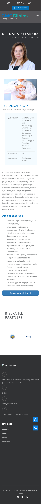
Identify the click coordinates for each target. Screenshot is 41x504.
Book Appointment (21, 8)
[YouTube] (22, 497)
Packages (6, 441)
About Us (5, 429)
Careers (5, 437)
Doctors (5, 433)
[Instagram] (18, 497)
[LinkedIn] (27, 497)
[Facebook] (14, 497)
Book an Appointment (20, 293)
